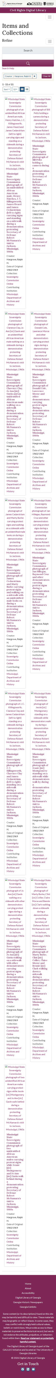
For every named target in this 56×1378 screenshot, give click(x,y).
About (28, 1288)
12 (16, 89)
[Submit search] (28, 63)
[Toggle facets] (50, 41)
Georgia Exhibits (28, 1306)
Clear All (46, 76)
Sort (6, 89)
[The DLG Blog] (28, 1369)
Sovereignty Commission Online (13, 280)
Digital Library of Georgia (28, 1297)
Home (28, 1283)
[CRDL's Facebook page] (22, 1369)
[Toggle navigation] (50, 17)
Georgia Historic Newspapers (28, 1302)
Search (39, 51)
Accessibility (28, 1292)
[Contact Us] (33, 1369)
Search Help (8, 68)
